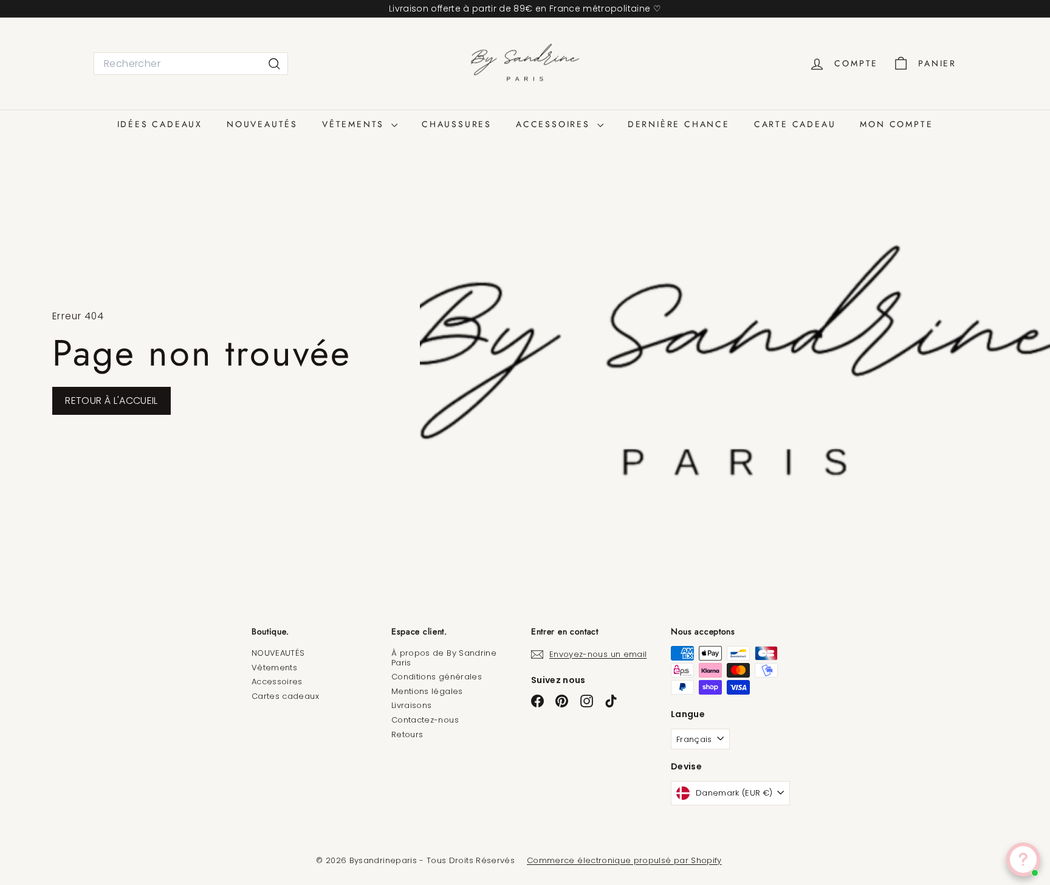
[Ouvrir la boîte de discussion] (1023, 859)
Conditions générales (436, 676)
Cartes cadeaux (285, 696)
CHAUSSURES (457, 124)
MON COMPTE (896, 124)
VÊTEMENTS (355, 124)
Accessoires (277, 681)
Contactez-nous (425, 720)
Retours (407, 734)
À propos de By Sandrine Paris (443, 657)
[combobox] (191, 63)
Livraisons (411, 705)
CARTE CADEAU (795, 124)
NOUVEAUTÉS (262, 124)
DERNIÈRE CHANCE (679, 124)
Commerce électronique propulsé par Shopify (624, 860)
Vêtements (274, 667)
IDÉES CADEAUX (159, 124)
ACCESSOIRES (555, 124)
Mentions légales (427, 691)
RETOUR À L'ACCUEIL (111, 401)
